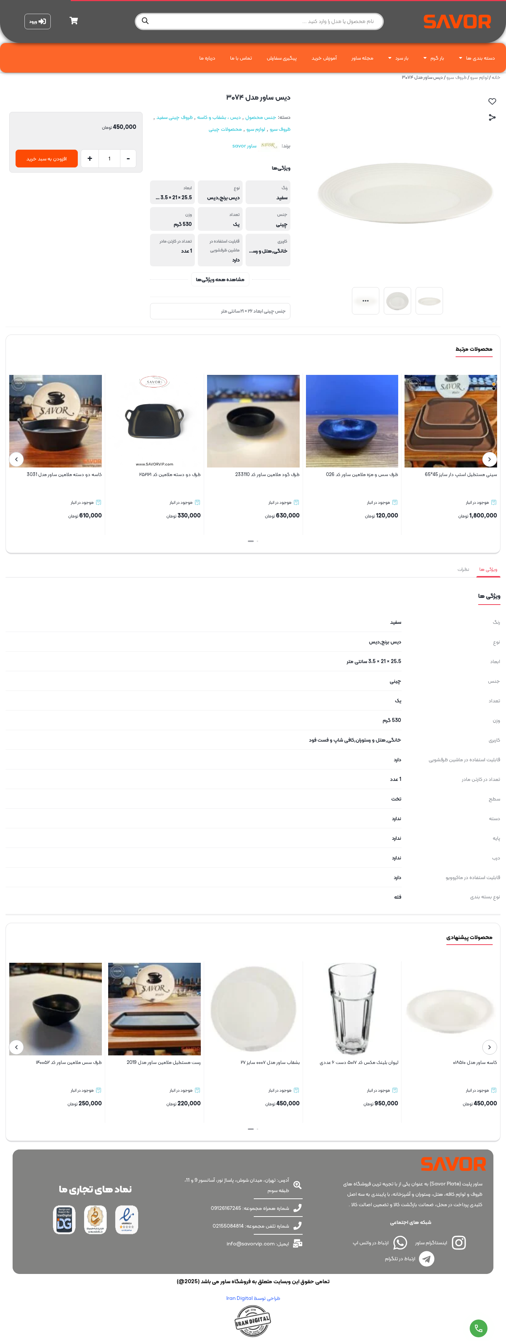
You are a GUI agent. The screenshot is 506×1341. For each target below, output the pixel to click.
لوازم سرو (479, 77)
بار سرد (402, 57)
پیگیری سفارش (282, 57)
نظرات (463, 569)
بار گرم (437, 57)
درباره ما (207, 57)
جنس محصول (260, 117)
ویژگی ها (488, 569)
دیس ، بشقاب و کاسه (219, 117)
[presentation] (489, 459)
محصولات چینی (225, 128)
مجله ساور (362, 57)
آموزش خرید (324, 57)
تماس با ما (241, 57)
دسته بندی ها (480, 57)
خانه (496, 77)
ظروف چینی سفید (174, 117)
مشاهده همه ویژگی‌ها (220, 279)
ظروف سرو (456, 77)
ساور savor (244, 145)
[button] (255, 541)
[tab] (488, 569)
